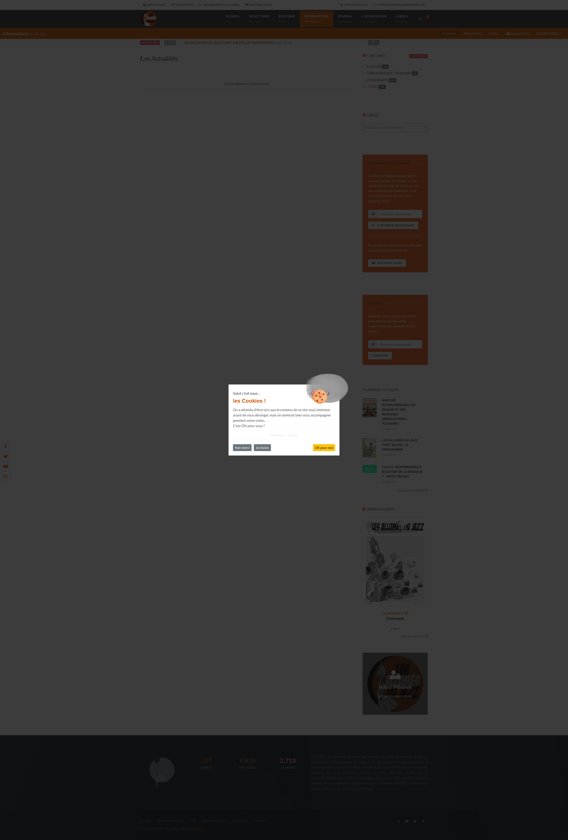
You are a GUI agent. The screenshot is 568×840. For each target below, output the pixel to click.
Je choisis (262, 448)
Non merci (242, 448)
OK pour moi (324, 448)
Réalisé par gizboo (284, 435)
